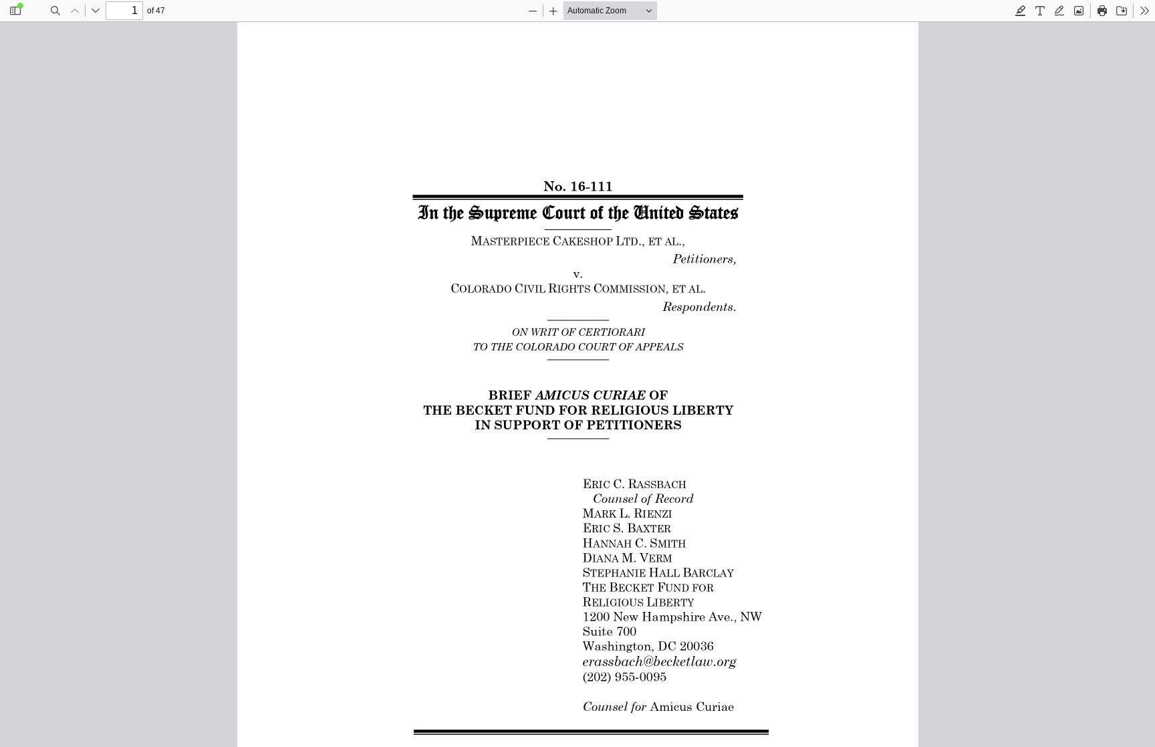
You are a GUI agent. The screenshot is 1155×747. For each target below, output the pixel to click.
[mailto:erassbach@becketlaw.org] (659, 660)
